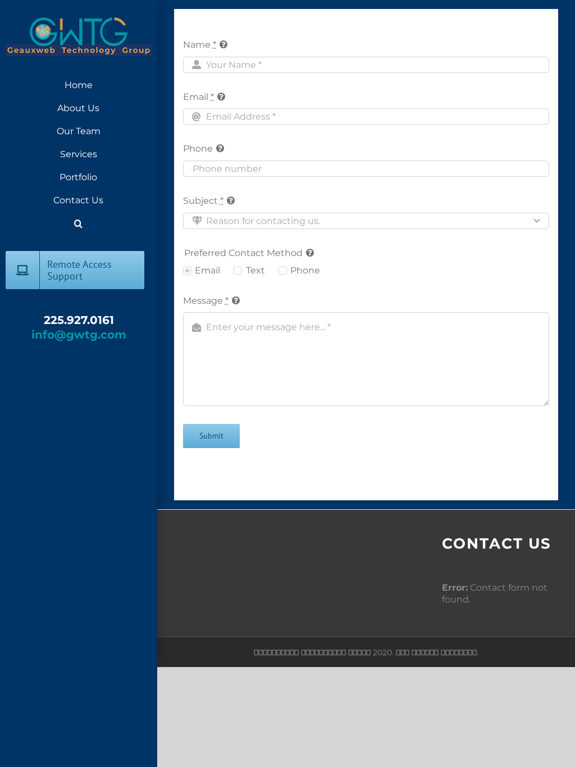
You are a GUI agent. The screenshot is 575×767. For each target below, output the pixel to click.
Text (255, 270)
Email (198, 97)
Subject (203, 200)
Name (199, 44)
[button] (78, 223)
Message (206, 300)
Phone (198, 148)
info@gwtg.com (78, 334)
